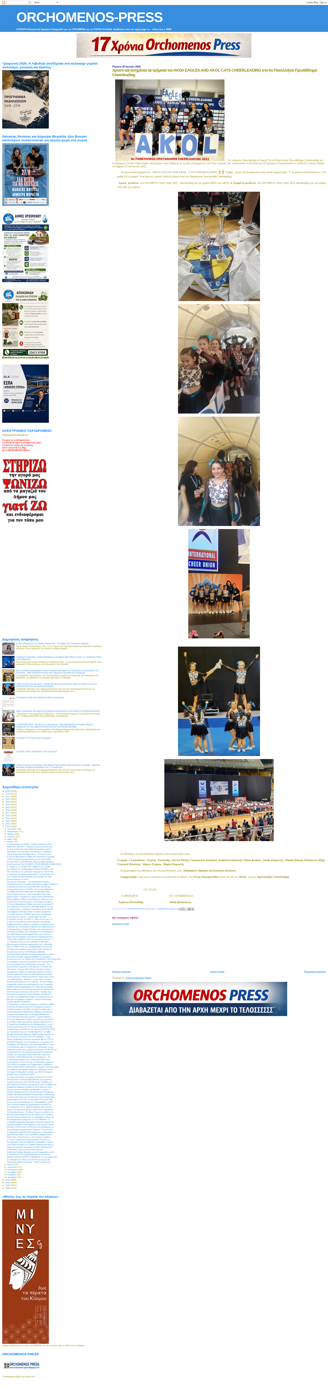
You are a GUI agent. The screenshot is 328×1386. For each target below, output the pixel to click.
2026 (8, 1188)
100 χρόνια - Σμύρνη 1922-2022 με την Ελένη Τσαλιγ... (29, 969)
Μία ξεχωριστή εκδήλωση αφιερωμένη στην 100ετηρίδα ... (30, 944)
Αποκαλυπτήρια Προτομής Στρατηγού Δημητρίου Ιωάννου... (31, 954)
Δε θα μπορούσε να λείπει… (18, 879)
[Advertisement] (195, 946)
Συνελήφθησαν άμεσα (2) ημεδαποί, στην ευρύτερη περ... (30, 962)
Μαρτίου (11, 834)
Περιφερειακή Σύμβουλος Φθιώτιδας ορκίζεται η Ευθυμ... (30, 972)
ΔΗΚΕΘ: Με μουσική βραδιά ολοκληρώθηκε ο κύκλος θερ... (31, 1094)
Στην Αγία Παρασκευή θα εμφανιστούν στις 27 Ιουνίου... (29, 934)
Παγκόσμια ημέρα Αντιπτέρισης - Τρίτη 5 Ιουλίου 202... (29, 1162)
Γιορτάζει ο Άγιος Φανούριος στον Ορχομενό (36, 751)
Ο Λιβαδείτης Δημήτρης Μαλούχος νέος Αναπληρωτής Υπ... (31, 1122)
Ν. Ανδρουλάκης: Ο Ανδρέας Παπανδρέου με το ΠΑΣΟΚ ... (31, 909)
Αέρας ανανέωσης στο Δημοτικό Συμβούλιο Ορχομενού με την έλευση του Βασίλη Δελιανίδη (58, 711)
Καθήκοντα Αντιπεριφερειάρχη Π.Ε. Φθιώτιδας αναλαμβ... (30, 987)
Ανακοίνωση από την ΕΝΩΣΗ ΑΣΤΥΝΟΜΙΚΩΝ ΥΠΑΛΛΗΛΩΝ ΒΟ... (34, 959)
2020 (8, 821)
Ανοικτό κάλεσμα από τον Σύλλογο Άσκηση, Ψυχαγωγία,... (31, 1092)
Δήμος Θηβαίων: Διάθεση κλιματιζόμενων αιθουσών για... (30, 899)
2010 (8, 794)
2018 (8, 815)
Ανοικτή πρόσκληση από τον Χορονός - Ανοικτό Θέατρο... (30, 982)
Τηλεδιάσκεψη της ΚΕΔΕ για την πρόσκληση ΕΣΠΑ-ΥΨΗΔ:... (32, 1029)
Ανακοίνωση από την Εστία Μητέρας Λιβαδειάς (26, 952)
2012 (8, 799)
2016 (8, 810)
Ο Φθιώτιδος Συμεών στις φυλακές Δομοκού (25, 1149)
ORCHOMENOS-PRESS (89, 17)
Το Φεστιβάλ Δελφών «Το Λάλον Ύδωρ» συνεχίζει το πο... (31, 1112)
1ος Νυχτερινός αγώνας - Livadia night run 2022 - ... (28, 917)
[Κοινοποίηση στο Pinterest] (192, 909)
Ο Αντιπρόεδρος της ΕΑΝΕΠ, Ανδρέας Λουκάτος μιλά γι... (30, 844)
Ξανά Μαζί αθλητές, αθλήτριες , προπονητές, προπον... (29, 979)
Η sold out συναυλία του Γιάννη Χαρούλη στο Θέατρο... (29, 922)
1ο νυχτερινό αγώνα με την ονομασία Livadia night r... (29, 942)
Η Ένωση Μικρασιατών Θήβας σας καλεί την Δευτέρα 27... (31, 904)
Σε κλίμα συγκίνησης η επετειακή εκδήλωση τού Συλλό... (30, 1077)
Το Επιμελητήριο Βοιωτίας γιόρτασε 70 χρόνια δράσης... (29, 1017)
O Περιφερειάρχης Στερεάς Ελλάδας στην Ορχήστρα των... (31, 929)
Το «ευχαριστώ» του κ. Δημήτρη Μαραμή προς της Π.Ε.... (30, 1107)
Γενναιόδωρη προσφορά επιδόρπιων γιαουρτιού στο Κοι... (31, 1070)
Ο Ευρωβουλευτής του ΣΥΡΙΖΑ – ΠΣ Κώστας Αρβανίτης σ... (31, 889)
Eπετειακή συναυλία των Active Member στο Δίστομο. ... (30, 887)
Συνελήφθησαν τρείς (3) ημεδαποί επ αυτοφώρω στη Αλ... (31, 1047)
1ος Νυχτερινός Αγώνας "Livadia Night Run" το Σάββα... (29, 1032)
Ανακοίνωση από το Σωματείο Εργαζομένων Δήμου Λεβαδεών (32, 884)
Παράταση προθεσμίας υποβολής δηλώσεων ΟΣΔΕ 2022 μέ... (32, 1050)
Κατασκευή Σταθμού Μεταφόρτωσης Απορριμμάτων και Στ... (31, 1152)
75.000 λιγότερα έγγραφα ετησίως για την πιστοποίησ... (29, 859)
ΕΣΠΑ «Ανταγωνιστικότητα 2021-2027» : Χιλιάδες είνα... (30, 992)
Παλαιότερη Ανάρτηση (315, 971)
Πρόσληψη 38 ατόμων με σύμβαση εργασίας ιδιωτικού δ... (30, 1145)
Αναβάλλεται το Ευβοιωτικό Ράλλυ (21, 1074)
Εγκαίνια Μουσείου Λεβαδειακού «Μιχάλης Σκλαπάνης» (30, 1012)
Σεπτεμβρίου (12, 1170)
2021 (8, 824)
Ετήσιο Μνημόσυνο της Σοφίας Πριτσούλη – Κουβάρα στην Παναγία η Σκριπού (52, 643)
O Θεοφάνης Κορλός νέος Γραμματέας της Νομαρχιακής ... (31, 932)
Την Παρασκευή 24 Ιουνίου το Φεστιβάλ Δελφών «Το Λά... (30, 907)
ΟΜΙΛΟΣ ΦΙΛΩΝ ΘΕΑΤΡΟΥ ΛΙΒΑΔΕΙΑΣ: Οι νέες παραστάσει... (33, 1157)
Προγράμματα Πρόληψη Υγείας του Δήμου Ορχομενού (29, 912)
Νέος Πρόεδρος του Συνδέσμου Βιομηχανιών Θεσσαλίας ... (31, 872)
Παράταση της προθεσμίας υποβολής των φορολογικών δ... (31, 927)
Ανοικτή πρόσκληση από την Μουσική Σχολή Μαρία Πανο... (31, 1097)
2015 (8, 807)
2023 (8, 1180)
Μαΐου (10, 839)
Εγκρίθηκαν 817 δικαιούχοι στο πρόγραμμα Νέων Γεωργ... (31, 1044)
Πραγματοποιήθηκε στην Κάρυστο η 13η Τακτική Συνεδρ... (31, 1125)
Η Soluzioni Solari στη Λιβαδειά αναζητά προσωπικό (40, 697)
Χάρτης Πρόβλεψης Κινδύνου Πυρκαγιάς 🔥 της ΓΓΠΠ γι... (31, 1039)
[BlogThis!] (183, 909)
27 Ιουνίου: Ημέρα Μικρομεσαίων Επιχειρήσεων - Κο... (29, 1057)
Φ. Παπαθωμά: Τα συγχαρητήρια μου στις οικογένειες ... (30, 1154)
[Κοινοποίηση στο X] (186, 909)
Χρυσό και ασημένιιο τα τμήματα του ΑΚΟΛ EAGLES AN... (30, 1147)
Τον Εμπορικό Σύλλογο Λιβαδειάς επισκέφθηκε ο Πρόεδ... (30, 1142)
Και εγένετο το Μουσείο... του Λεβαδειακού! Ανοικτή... (28, 882)
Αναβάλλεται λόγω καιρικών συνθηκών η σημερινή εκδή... (31, 924)
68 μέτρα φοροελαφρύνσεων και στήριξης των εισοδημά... (30, 1114)
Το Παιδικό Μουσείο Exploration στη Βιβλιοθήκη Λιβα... (29, 892)
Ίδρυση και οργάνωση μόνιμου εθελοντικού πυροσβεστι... (30, 1109)
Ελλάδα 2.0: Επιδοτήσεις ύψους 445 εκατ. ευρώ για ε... (29, 1054)
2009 (8, 791)
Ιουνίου (10, 842)
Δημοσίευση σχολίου (120, 924)
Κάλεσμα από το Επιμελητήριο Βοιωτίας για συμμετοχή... (30, 1079)
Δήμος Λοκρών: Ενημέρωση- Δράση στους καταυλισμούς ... (31, 897)
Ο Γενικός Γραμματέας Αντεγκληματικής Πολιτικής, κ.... (29, 1140)
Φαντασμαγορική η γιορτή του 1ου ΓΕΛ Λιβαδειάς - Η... (29, 1119)
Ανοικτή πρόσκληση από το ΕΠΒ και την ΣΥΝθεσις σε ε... (30, 1082)
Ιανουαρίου (12, 829)
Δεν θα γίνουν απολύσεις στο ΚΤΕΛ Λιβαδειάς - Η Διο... (29, 1037)
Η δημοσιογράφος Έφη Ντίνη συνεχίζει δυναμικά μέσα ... (30, 1009)
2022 (8, 826)
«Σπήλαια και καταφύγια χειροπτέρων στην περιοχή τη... (30, 949)
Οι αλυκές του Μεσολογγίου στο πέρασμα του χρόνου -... (30, 1007)
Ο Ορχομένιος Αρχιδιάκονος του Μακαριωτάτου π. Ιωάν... (30, 1024)
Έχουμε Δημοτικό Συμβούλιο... (19, 1002)
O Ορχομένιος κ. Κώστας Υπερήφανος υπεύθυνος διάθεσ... (31, 1004)
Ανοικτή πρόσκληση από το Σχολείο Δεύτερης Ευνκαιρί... (30, 974)
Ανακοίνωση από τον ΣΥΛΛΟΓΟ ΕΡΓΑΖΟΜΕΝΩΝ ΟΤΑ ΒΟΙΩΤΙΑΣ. (34, 864)
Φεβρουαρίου (13, 831)
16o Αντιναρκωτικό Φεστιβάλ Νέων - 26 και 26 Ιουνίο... (29, 854)
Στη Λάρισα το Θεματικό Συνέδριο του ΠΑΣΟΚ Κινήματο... (30, 1072)
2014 (8, 804)
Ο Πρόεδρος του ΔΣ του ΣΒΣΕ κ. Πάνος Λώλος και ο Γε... (30, 919)
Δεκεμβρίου (12, 1177)
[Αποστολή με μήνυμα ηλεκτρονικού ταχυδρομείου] (179, 909)
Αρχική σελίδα (217, 971)
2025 (8, 1185)
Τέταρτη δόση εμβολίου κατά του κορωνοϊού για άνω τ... (30, 939)
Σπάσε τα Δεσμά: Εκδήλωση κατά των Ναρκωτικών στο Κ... (31, 977)
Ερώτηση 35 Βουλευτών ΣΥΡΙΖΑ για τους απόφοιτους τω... (31, 1127)
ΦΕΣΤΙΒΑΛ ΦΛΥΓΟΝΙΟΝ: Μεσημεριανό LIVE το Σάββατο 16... (32, 1085)
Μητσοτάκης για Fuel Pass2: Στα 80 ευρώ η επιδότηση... (30, 852)
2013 (8, 802)
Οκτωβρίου (12, 1172)
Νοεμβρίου (12, 1175)
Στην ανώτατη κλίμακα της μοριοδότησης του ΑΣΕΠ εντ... (30, 1105)
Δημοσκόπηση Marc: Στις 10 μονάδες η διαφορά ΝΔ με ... (30, 1134)
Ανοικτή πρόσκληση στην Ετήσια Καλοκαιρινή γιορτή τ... (30, 849)
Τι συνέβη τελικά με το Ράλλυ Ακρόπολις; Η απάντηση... (30, 914)
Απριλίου (11, 837)
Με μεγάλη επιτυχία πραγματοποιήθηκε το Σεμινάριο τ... (30, 957)
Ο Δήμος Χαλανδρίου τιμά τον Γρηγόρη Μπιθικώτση (28, 1014)
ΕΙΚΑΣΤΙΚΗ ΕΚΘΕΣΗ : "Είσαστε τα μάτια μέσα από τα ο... (30, 847)
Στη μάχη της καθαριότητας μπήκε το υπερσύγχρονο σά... (30, 997)
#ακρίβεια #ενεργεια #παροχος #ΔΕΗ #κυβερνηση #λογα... (31, 1034)
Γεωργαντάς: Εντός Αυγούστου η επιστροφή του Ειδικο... (30, 902)
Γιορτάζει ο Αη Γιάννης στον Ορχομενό (33, 738)
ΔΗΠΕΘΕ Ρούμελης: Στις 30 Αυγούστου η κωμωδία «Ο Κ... (31, 1042)
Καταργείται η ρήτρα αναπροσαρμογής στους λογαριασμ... (30, 984)
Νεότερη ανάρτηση (121, 971)
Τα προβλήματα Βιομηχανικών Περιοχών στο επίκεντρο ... (31, 1129)
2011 (8, 796)
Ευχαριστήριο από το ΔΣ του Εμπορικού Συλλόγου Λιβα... (30, 1099)
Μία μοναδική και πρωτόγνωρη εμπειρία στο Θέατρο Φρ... (30, 989)
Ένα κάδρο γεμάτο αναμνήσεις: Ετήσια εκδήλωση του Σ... (30, 1022)
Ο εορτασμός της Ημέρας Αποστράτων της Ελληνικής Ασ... (31, 874)
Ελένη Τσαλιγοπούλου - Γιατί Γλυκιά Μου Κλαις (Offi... (29, 894)
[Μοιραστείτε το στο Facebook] (189, 909)
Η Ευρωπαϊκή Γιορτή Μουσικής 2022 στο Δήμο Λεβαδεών (30, 862)
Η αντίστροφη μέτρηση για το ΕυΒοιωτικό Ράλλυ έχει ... (29, 1059)
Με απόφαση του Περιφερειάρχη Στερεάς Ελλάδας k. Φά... (30, 869)
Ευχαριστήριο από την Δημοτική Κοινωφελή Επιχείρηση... (30, 1052)
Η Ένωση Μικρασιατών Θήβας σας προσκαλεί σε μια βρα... (31, 857)
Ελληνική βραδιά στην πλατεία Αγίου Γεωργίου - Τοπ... (29, 964)
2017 (8, 813)
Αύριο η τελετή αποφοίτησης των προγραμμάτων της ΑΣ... (30, 1102)
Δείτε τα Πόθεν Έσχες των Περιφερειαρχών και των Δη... (30, 947)
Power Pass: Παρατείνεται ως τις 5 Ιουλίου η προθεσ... (29, 1137)
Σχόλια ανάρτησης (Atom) (138, 978)
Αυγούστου (12, 1167)
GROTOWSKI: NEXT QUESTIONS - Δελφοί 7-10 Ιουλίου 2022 (33, 1067)
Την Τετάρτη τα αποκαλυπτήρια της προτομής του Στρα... (30, 877)
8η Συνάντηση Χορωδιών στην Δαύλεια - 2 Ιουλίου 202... (30, 967)
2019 (8, 818)
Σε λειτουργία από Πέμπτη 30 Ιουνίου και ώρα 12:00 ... (29, 1160)
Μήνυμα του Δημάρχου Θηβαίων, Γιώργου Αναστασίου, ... (30, 999)
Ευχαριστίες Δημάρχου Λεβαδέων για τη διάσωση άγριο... (30, 1087)
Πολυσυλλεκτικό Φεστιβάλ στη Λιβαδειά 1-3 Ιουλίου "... (29, 1089)
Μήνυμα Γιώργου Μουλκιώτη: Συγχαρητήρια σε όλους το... (31, 1117)
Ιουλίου (10, 1165)
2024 (8, 1182)
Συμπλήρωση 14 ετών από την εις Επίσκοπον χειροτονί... (31, 1062)
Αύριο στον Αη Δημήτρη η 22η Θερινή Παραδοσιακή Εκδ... (30, 937)
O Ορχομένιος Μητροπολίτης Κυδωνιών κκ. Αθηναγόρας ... (31, 1132)
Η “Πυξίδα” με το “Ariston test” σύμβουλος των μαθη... (29, 867)
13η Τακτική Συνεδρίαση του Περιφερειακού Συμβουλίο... (30, 1064)
